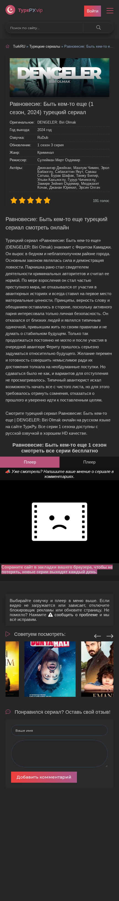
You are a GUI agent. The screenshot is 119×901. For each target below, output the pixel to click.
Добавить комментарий (44, 777)
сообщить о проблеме (75, 614)
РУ (30, 10)
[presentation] (97, 635)
